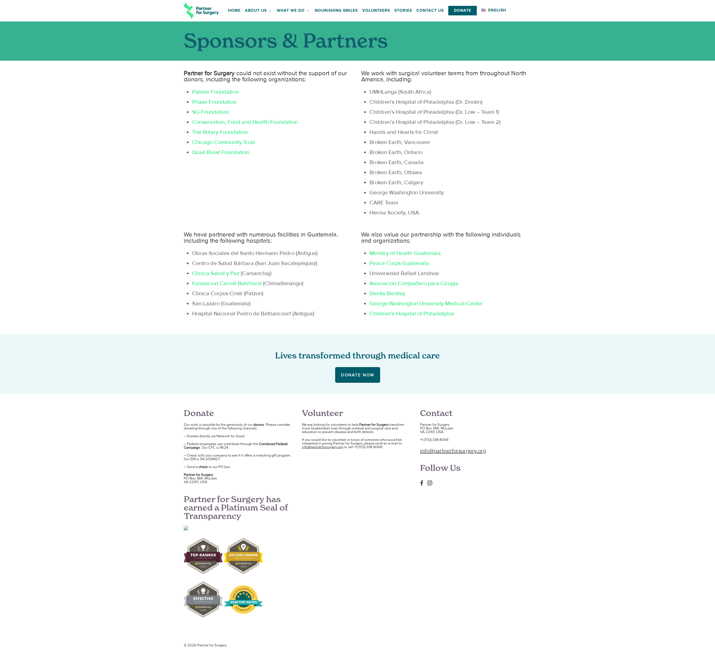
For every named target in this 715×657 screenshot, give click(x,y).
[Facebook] (423, 482)
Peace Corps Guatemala (399, 263)
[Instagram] (431, 482)
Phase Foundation (214, 102)
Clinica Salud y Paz (215, 273)
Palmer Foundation (215, 92)
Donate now (357, 374)
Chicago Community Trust (223, 142)
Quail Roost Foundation (220, 152)
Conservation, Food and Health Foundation (245, 122)
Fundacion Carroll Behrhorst (227, 283)
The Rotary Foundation (220, 132)
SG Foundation (210, 112)
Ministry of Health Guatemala (405, 253)
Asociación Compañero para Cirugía (414, 283)
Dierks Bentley (387, 293)
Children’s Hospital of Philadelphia (412, 313)
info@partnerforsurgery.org (322, 447)
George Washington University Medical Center (426, 303)
